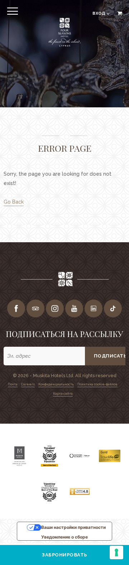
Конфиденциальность (56, 384)
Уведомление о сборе (64, 537)
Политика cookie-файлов (97, 384)
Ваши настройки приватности (73, 527)
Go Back (14, 202)
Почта (13, 384)
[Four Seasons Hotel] (64, 45)
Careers (28, 384)
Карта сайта (63, 393)
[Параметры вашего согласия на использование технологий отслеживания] (116, 552)
